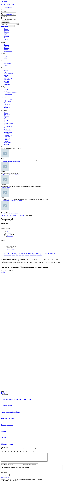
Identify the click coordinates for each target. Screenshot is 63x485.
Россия (6, 65)
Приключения (8, 135)
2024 (7, 231)
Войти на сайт (4, 21)
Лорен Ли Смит (8, 253)
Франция (6, 75)
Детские (6, 122)
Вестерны (6, 117)
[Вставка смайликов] (23, 451)
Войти (9, 26)
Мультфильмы (8, 51)
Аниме (6, 38)
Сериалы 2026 (8, 100)
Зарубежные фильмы (19, 215)
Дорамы (6, 33)
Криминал (7, 129)
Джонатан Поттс (52, 253)
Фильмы (6, 30)
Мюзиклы (7, 133)
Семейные (7, 136)
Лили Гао (39, 255)
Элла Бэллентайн (18, 253)
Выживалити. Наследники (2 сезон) (12, 200)
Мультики (7, 36)
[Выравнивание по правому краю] (20, 451)
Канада (10, 233)
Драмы (6, 124)
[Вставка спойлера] (39, 451)
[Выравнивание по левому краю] (14, 451)
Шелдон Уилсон (11, 249)
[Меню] (13, 26)
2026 (5, 56)
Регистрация (8, 7)
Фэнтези (6, 144)
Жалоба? (3, 272)
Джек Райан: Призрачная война (11, 161)
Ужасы (6, 141)
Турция (6, 76)
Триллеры (7, 139)
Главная (6, 29)
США (5, 72)
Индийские (7, 84)
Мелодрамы (7, 130)
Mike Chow (33, 255)
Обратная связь (5, 477)
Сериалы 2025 (8, 101)
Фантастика (7, 142)
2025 (5, 58)
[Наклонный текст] (5, 451)
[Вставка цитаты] (33, 451)
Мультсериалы (8, 107)
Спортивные (7, 138)
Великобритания (8, 73)
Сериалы (6, 32)
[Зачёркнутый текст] (11, 451)
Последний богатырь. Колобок (10, 174)
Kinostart (3, 215)
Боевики (6, 116)
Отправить (4, 464)
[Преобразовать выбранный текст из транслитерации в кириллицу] (36, 451)
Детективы (7, 120)
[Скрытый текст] (30, 451)
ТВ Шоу (6, 35)
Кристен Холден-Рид (10, 255)
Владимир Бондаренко (22, 255)
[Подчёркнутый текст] (8, 451)
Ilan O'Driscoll (43, 253)
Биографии (7, 114)
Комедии (6, 127)
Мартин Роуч (35, 253)
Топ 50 (6, 39)
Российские (7, 104)
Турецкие (6, 105)
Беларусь (6, 81)
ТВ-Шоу (6, 48)
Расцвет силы (6, 187)
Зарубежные (7, 63)
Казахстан (7, 79)
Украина (6, 82)
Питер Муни (27, 253)
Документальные (9, 123)
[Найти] (17, 24)
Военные (6, 119)
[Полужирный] (2, 451)
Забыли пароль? (9, 14)
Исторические (8, 126)
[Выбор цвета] (27, 451)
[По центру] (17, 451)
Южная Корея (8, 78)
